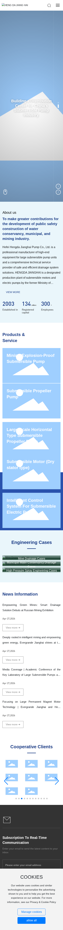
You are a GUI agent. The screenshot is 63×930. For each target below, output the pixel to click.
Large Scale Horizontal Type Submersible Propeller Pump (29, 435)
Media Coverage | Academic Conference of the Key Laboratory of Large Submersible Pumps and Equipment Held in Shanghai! (31, 675)
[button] (58, 102)
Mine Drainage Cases (31, 558)
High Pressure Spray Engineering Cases (31, 570)
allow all (31, 920)
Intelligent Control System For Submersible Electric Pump (31, 506)
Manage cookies (31, 911)
